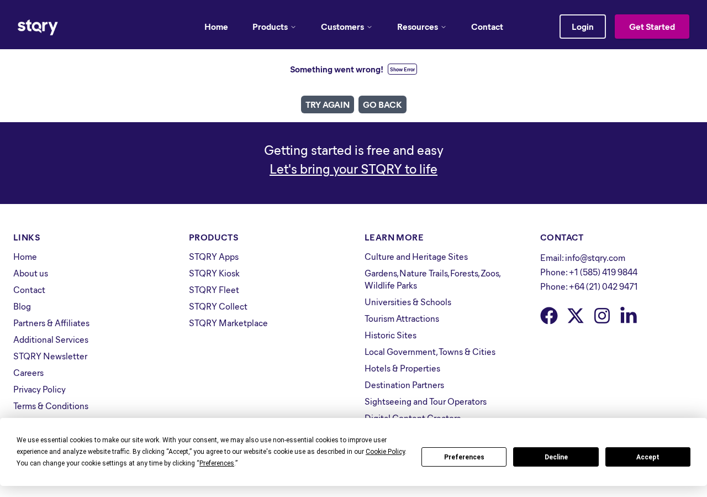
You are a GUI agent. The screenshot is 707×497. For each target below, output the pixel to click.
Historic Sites (390, 335)
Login (583, 26)
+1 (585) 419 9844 (603, 272)
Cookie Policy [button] (385, 452)
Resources (417, 26)
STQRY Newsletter (50, 356)
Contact (487, 26)
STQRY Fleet (214, 289)
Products (270, 26)
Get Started (652, 26)
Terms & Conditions (50, 405)
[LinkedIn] (628, 316)
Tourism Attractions (402, 318)
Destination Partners (404, 384)
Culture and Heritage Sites (416, 256)
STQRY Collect (218, 306)
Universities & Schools (408, 301)
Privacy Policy (39, 389)
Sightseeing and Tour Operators (426, 401)
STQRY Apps (214, 256)
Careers (28, 372)
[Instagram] (602, 316)
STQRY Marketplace (228, 322)
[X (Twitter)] (575, 316)
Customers (342, 26)
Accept (647, 457)
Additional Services (50, 339)
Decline (556, 457)
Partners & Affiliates (51, 322)
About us (30, 273)
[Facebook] (549, 316)
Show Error (402, 69)
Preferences (464, 457)
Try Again (327, 104)
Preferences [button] (216, 463)
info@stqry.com (595, 257)
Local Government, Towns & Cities (430, 351)
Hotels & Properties (402, 368)
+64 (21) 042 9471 (603, 286)
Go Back (382, 104)
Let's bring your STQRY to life (353, 168)
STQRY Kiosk (214, 273)
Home (216, 26)
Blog (22, 306)
